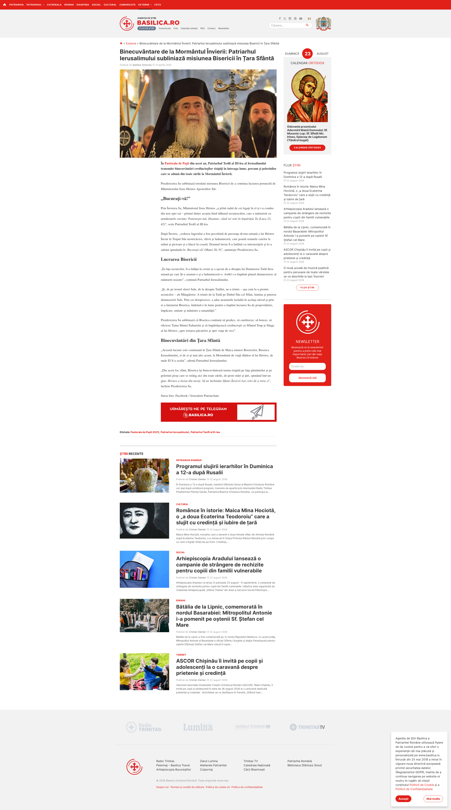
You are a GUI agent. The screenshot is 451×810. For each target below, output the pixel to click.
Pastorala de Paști (177, 163)
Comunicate (127, 4)
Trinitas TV (251, 761)
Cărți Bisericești (254, 769)
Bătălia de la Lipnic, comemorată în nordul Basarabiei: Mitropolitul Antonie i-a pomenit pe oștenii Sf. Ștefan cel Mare (224, 616)
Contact (211, 28)
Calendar (307, 63)
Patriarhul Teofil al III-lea (205, 432)
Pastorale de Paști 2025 (145, 432)
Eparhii (69, 4)
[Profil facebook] (280, 18)
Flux (292, 165)
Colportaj (206, 769)
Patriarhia (16, 4)
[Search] (307, 25)
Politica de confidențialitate (247, 787)
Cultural (110, 4)
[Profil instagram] (290, 18)
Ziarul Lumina (209, 761)
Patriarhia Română (300, 761)
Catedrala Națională (257, 765)
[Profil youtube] (300, 18)
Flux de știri (146, 28)
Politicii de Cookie (422, 785)
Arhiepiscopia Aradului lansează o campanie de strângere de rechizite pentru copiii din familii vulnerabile (220, 564)
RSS (202, 28)
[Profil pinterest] (295, 18)
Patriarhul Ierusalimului (175, 432)
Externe (131, 43)
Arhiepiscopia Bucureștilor (173, 769)
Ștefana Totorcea (142, 64)
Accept (403, 798)
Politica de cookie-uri (218, 787)
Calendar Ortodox (307, 147)
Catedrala (54, 4)
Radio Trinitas (165, 761)
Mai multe (433, 798)
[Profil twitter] (284, 18)
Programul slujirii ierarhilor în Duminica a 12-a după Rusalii (224, 469)
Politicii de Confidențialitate (414, 789)
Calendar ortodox (189, 28)
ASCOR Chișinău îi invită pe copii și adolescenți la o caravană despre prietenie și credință (219, 667)
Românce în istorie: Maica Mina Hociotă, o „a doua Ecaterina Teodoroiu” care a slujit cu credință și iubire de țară (226, 516)
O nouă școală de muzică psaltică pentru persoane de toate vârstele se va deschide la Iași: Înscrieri (306, 272)
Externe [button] (144, 4)
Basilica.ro (158, 22)
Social (96, 4)
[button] (446, 4)
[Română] (310, 18)
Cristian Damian (197, 479)
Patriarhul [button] (34, 4)
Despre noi (162, 787)
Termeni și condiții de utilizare (187, 787)
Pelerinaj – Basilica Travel (173, 765)
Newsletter (223, 28)
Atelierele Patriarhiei (213, 765)
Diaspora (83, 4)
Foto (158, 4)
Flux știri (307, 287)
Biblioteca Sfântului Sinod (305, 765)
